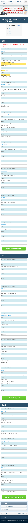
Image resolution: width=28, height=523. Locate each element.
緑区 (9, 28)
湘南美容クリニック (5, 51)
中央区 (10, 33)
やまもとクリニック (5, 288)
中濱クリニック (4, 171)
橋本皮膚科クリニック (5, 84)
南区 (9, 31)
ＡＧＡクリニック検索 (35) (7, 506)
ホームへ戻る (7, 513)
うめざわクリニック (5, 441)
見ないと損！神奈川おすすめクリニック (14, 248)
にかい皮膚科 (4, 144)
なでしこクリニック (5, 114)
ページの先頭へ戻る (20, 513)
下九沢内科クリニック (5, 224)
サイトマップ (4, 517)
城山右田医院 (4, 197)
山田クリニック (4, 411)
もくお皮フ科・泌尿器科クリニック (8, 262)
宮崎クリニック (4, 342)
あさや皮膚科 (4, 370)
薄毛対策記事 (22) (5, 509)
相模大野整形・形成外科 (6, 315)
